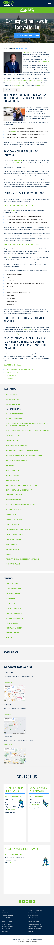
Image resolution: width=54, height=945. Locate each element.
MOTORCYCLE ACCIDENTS (34, 915)
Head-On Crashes (12, 470)
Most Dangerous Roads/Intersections (20, 505)
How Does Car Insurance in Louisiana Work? (22, 485)
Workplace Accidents (14, 628)
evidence (13, 131)
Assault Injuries (12, 583)
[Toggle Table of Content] (17, 90)
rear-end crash (27, 329)
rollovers (6, 80)
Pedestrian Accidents (14, 613)
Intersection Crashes (14, 495)
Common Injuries (11, 375)
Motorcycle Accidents (14, 608)
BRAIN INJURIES (6, 928)
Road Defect (10, 378)
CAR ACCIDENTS (32, 913)
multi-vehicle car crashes (15, 80)
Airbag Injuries (11, 394)
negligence (18, 334)
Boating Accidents (13, 593)
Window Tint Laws (13, 564)
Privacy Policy (21, 941)
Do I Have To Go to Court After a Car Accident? (23, 450)
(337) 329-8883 (8, 714)
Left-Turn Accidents (13, 500)
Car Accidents (11, 48)
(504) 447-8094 (8, 744)
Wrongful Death (12, 633)
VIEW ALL (30, 931)
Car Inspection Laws (13, 409)
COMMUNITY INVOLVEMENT (9, 915)
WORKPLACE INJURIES (33, 921)
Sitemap (28, 941)
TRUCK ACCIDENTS (33, 917)
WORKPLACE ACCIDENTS (34, 924)
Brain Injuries (11, 598)
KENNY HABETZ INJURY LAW (13, 797)
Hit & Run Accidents (13, 480)
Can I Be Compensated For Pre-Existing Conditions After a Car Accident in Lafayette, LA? (28, 425)
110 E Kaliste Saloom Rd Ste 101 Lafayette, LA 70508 (11, 803)
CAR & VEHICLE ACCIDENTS (35, 910)
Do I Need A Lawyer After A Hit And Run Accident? (20, 369)
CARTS (18, 162)
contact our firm (18, 85)
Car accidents (27, 52)
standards (8, 257)
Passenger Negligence (13, 372)
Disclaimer (34, 941)
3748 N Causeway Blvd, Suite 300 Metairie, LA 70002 (14, 859)
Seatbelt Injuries (12, 544)
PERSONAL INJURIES (7, 921)
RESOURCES (5, 913)
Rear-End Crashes (12, 524)
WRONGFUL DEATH (7, 924)
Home (5, 48)
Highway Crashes (12, 475)
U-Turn (8, 554)
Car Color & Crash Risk (14, 419)
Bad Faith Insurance (13, 588)
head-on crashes (38, 80)
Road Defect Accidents (14, 534)
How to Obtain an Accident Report (19, 490)
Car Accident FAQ (12, 399)
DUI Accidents (11, 465)
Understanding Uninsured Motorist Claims (22, 559)
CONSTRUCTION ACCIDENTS (35, 926)
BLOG (3, 910)
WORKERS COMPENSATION (35, 928)
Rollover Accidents (13, 539)
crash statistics (18, 160)
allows (13, 210)
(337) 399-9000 (27, 11)
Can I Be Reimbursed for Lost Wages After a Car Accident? (27, 431)
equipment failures (44, 61)
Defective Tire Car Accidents (16, 445)
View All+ (9, 638)
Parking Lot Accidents (14, 514)
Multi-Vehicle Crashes (14, 510)
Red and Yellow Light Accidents (18, 529)
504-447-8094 (10, 863)
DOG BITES (5, 931)
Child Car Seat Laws (13, 436)
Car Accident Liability (14, 404)
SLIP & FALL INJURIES (7, 926)
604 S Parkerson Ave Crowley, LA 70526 (35, 801)
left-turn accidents (28, 80)
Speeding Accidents (13, 549)
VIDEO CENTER (6, 917)
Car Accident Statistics (14, 414)
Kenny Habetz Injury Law (17, 83)
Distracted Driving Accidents (17, 460)
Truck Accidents (12, 623)
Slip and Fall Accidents (14, 618)
